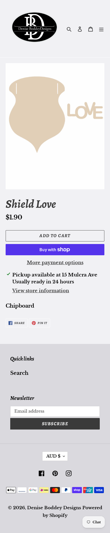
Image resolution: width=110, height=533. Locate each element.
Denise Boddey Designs (54, 508)
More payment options (55, 262)
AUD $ (53, 456)
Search (19, 373)
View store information (40, 291)
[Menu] (101, 28)
